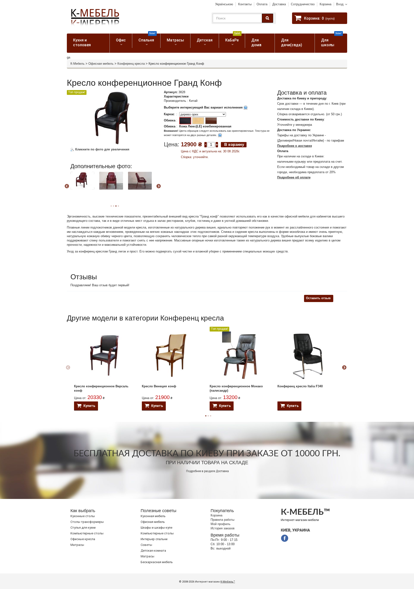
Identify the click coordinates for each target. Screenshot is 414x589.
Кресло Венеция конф (159, 386)
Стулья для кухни (83, 527)
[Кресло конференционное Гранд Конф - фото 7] (82, 181)
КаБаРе (232, 38)
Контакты (245, 4)
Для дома (256, 42)
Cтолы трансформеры (87, 522)
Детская (205, 40)
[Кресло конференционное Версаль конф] (104, 355)
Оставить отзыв (318, 298)
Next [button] (158, 186)
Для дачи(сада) (291, 42)
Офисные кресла (82, 539)
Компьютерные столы (87, 533)
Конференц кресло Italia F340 (300, 386)
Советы (146, 545)
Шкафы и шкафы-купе (156, 527)
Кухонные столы (82, 516)
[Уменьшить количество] (205, 144)
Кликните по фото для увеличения (101, 149)
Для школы (331, 40)
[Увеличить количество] (217, 144)
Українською (224, 4)
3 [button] (210, 415)
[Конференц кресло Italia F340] (308, 355)
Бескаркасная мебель (157, 562)
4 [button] (118, 206)
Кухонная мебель (153, 516)
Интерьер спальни (154, 539)
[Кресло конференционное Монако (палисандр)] (240, 355)
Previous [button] (66, 186)
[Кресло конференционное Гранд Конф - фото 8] (111, 181)
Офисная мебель (101, 63)
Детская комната (153, 550)
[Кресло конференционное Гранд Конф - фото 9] (140, 181)
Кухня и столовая (82, 42)
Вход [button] (340, 4)
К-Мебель (77, 63)
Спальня (146, 38)
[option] (84, 186)
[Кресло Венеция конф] (172, 355)
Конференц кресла (131, 63)
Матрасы (175, 40)
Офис (121, 40)
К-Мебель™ (227, 581)
